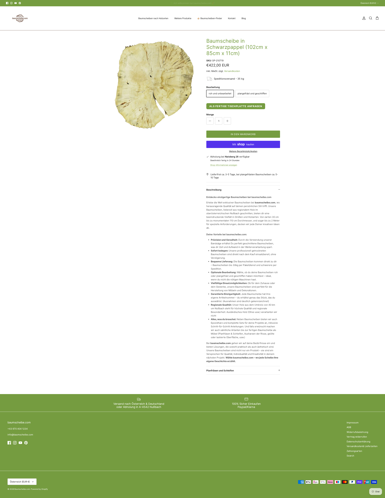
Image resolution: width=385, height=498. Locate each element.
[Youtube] (15, 3)
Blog (244, 18)
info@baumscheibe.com (20, 434)
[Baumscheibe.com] (19, 18)
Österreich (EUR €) (368, 3)
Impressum (353, 422)
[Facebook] (7, 3)
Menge (210, 114)
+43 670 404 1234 (18, 428)
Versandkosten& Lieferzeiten (362, 446)
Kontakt (232, 18)
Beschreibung (213, 189)
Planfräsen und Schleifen (220, 370)
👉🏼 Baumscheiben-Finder (209, 18)
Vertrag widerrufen (357, 436)
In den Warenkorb (243, 134)
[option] (152, 85)
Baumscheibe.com (22, 489)
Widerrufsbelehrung (357, 432)
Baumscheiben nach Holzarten (153, 18)
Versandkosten (232, 71)
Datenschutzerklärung (358, 441)
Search (350, 455)
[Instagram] (11, 3)
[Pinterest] (20, 3)
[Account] (363, 18)
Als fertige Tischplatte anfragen (235, 106)
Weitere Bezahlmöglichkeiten (243, 151)
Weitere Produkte (182, 18)
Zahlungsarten (354, 451)
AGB (349, 427)
